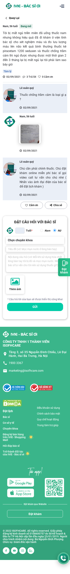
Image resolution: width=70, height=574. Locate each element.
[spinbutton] (19, 230)
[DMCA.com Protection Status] (12, 403)
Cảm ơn (33, 205)
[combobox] (8, 240)
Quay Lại (14, 17)
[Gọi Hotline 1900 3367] (63, 558)
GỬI (35, 307)
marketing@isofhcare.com (26, 370)
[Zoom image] (30, 134)
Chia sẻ (57, 205)
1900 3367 (16, 363)
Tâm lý (7, 71)
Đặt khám (35, 514)
